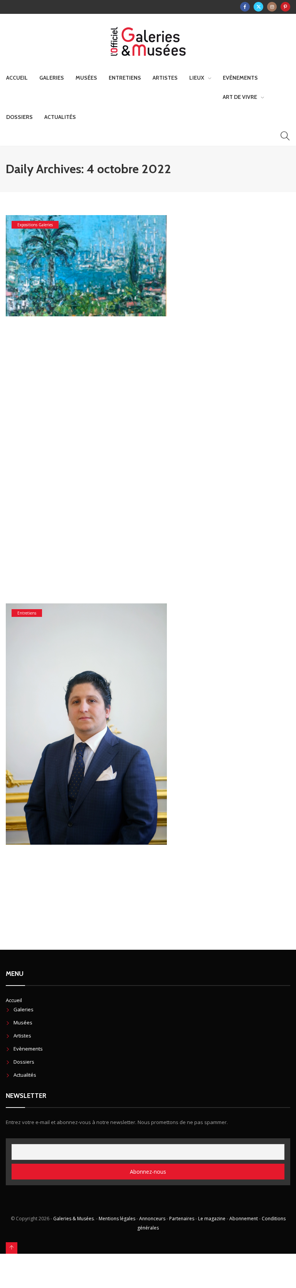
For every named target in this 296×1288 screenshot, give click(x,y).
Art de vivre (240, 97)
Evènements (240, 77)
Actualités (60, 117)
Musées (86, 77)
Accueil (17, 77)
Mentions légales (117, 1218)
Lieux (196, 77)
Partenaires (181, 1218)
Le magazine (211, 1218)
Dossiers (19, 117)
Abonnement (243, 1218)
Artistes (165, 77)
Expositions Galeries (35, 224)
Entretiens (125, 77)
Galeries (51, 77)
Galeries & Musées (73, 1218)
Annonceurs (152, 1218)
